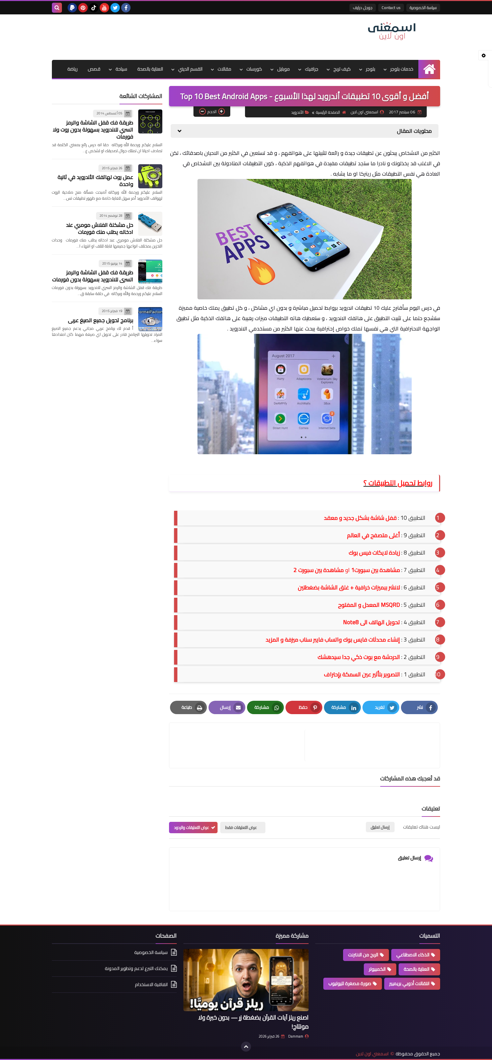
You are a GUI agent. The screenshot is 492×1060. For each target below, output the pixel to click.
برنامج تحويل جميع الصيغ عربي (100, 320)
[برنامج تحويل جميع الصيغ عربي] (150, 319)
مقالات (224, 69)
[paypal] (72, 7)
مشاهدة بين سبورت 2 (319, 570)
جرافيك (311, 69)
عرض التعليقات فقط (241, 827)
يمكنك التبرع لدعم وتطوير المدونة (136, 968)
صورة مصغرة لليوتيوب (349, 983)
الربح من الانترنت (363, 954)
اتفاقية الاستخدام (151, 984)
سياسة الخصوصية (423, 7)
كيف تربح (342, 69)
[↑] (246, 1047)
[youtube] (104, 7)
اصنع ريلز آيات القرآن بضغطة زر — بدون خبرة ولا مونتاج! (253, 1022)
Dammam (295, 1036)
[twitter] (115, 7)
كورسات (254, 69)
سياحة (121, 69)
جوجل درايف (363, 7)
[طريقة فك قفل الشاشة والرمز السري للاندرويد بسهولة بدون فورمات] (150, 272)
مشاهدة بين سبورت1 (375, 570)
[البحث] (57, 8)
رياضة (72, 69)
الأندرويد (297, 112)
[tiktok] (93, 7)
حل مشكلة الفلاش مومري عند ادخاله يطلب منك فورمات (99, 228)
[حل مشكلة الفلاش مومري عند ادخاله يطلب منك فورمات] (150, 224)
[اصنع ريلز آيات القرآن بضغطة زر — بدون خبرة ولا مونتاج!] (245, 980)
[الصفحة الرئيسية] (429, 69)
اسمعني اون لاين (372, 1053)
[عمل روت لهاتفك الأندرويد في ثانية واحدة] (150, 176)
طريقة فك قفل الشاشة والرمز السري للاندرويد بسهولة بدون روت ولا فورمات (93, 129)
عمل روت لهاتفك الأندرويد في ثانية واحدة (95, 180)
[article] (240, 745)
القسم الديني (190, 69)
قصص (94, 69)
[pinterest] (83, 7)
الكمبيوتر (377, 969)
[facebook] (126, 7)
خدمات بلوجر (401, 69)
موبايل (283, 69)
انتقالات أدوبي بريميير (409, 983)
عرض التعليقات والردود (191, 827)
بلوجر (370, 69)
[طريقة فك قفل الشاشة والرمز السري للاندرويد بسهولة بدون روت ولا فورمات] (150, 121)
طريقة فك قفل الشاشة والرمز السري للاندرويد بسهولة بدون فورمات (92, 275)
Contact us (391, 7)
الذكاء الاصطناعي (412, 954)
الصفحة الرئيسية (328, 112)
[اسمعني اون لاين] (391, 31)
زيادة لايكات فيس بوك (374, 552)
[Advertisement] (174, 36)
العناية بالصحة (150, 69)
